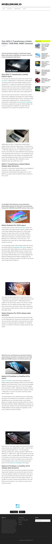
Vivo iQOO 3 (5, 80)
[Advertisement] (26, 18)
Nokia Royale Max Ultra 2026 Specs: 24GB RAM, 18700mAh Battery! (45, 72)
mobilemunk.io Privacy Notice (23, 519)
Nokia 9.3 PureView (7, 380)
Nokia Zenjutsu (22, 227)
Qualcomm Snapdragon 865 (17, 462)
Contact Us (20, 524)
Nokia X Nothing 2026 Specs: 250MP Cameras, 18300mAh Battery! (45, 64)
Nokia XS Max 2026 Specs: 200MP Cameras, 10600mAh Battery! (45, 56)
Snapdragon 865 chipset (19, 247)
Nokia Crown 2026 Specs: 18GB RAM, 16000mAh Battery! (45, 80)
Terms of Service (21, 517)
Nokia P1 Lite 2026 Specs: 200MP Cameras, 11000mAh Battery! (45, 89)
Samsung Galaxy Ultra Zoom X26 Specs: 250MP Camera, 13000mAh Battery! (45, 47)
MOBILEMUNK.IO (12, 4)
